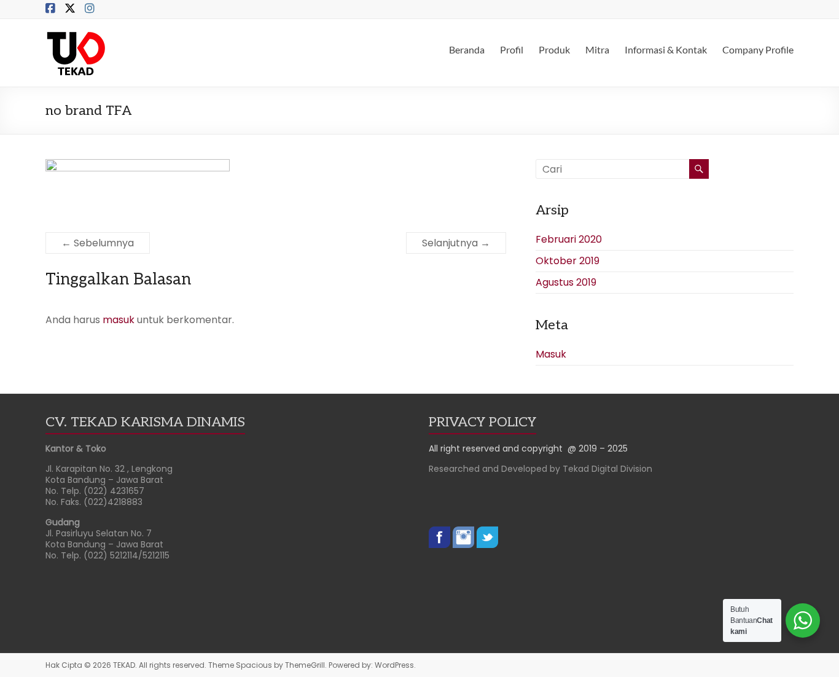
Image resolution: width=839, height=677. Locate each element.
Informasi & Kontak (666, 49)
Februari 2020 (569, 239)
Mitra (597, 49)
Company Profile (758, 49)
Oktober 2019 (567, 261)
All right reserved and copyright (498, 448)
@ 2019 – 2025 (598, 448)
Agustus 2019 (566, 282)
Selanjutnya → (456, 243)
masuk (119, 320)
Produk (554, 49)
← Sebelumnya (97, 243)
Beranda (467, 49)
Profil (511, 49)
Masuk (551, 354)
